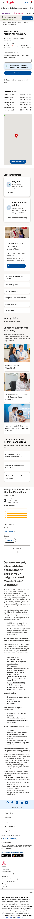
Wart (9, 718)
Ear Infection (9, 311)
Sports (17, 672)
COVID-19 (17, 743)
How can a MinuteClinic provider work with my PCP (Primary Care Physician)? (16, 428)
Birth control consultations (16, 697)
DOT (15, 674)
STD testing (11, 704)
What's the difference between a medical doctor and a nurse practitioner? (16, 397)
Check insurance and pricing (17, 218)
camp (22, 672)
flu (26, 740)
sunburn (10, 716)
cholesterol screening (15, 687)
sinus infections (12, 664)
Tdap (23, 743)
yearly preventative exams (16, 677)
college (9, 674)
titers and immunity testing (17, 732)
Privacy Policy (8, 917)
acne (21, 713)
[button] (17, 138)
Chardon (25, 22)
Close (31, 892)
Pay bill (9, 192)
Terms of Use (19, 917)
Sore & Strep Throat (12, 285)
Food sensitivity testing (15, 734)
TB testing (11, 730)
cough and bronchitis (14, 659)
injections (10, 699)
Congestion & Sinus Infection (15, 298)
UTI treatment (12, 666)
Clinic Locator (12, 22)
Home (4, 22)
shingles (10, 743)
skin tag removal (19, 718)
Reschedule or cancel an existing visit (16, 81)
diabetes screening (14, 685)
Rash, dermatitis (13, 713)
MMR (28, 743)
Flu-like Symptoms (11, 291)
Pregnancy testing (13, 701)
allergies (21, 670)
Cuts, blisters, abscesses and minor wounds (17, 721)
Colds (16, 657)
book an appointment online (14, 777)
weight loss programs (14, 689)
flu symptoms (21, 662)
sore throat (11, 662)
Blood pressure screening (16, 683)
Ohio (19, 22)
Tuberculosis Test (11, 304)
